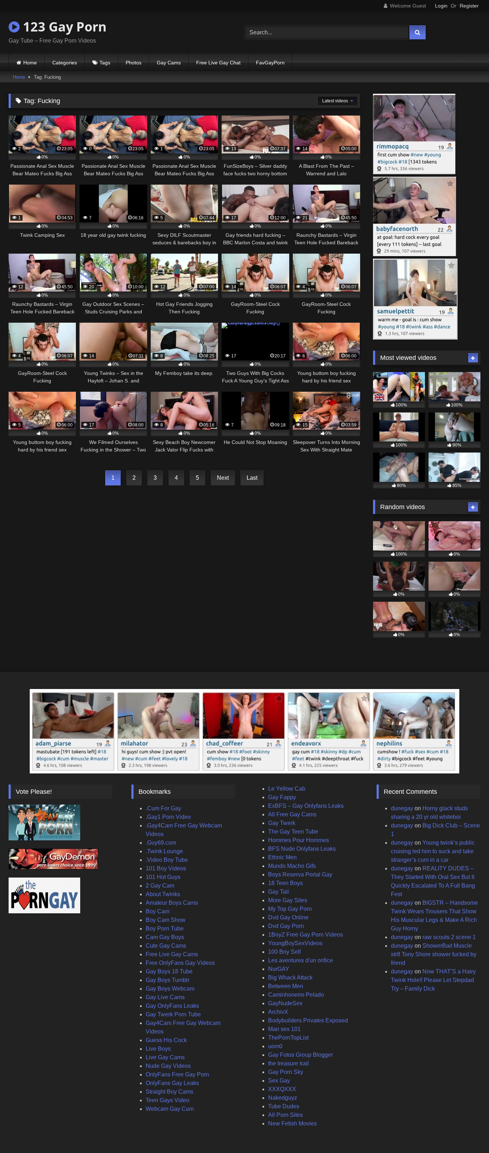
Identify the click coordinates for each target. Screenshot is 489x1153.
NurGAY (278, 969)
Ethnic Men (282, 857)
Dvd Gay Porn (286, 926)
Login (441, 6)
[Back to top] (467, 1132)
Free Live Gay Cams (172, 954)
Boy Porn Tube (165, 928)
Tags (105, 62)
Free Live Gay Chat (218, 62)
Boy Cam (157, 911)
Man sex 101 (284, 1029)
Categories (64, 62)
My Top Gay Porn (290, 909)
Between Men (285, 986)
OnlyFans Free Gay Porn (177, 1074)
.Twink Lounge (164, 851)
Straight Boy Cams (169, 1092)
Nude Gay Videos (168, 1066)
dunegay (402, 808)
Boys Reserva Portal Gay (300, 874)
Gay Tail (278, 892)
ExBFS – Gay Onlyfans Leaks (306, 806)
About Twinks (163, 894)
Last (252, 478)
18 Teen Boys (285, 883)
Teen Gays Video (167, 1100)
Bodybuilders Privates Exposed (308, 1020)
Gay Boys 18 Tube (169, 971)
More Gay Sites (287, 900)
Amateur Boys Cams (172, 903)
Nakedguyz (282, 1098)
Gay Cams (169, 62)
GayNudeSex (285, 1003)
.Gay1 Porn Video (168, 817)
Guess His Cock (166, 1040)
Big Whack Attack (290, 977)
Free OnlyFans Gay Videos (180, 963)
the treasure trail (288, 1063)
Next (223, 478)
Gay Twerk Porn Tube (173, 1014)
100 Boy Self (284, 952)
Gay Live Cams (165, 997)
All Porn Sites (285, 1115)
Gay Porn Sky (285, 1072)
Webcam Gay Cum (170, 1109)
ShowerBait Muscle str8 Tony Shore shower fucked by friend (433, 954)
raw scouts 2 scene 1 (449, 937)
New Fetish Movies (292, 1123)
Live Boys (158, 1049)
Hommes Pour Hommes (298, 840)
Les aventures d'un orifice (300, 960)
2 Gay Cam (160, 886)
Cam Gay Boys (165, 937)
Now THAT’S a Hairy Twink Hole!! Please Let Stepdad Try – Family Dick (433, 980)
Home (30, 62)
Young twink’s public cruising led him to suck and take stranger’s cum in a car (433, 851)
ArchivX (278, 1012)
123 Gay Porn (63, 26)
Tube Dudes (283, 1106)
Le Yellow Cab (286, 789)
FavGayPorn (270, 62)
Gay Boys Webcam (170, 989)
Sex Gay (279, 1081)
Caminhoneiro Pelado (296, 995)
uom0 (275, 1046)
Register (469, 6)
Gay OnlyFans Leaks (172, 1006)
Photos (133, 62)
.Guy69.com (161, 843)
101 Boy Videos (166, 868)
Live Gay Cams (165, 1057)
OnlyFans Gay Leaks (172, 1083)
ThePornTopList (288, 1038)
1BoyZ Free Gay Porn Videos (305, 935)
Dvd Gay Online (288, 917)
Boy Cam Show (165, 920)
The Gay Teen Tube (293, 832)
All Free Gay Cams (292, 814)
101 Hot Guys (163, 877)
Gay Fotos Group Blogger (300, 1055)
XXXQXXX (282, 1089)
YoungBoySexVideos (295, 943)
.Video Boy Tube (167, 860)
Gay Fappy (282, 797)
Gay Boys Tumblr (167, 980)
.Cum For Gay (163, 808)
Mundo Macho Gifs (292, 866)
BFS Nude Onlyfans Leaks (302, 849)
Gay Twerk (281, 823)
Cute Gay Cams (166, 946)
